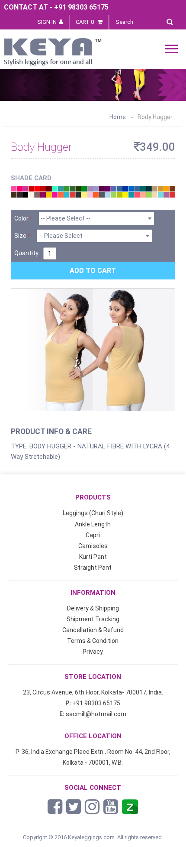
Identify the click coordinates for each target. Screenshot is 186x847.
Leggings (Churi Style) (93, 512)
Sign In (47, 22)
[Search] (172, 20)
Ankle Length (93, 524)
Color (21, 218)
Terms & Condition (93, 640)
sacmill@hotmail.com (96, 714)
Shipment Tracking (93, 619)
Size (20, 235)
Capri (93, 535)
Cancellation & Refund (93, 629)
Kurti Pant (93, 556)
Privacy (93, 651)
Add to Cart (93, 270)
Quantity (26, 253)
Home (117, 117)
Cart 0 (85, 22)
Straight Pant (93, 567)
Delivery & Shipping (93, 608)
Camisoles (93, 545)
